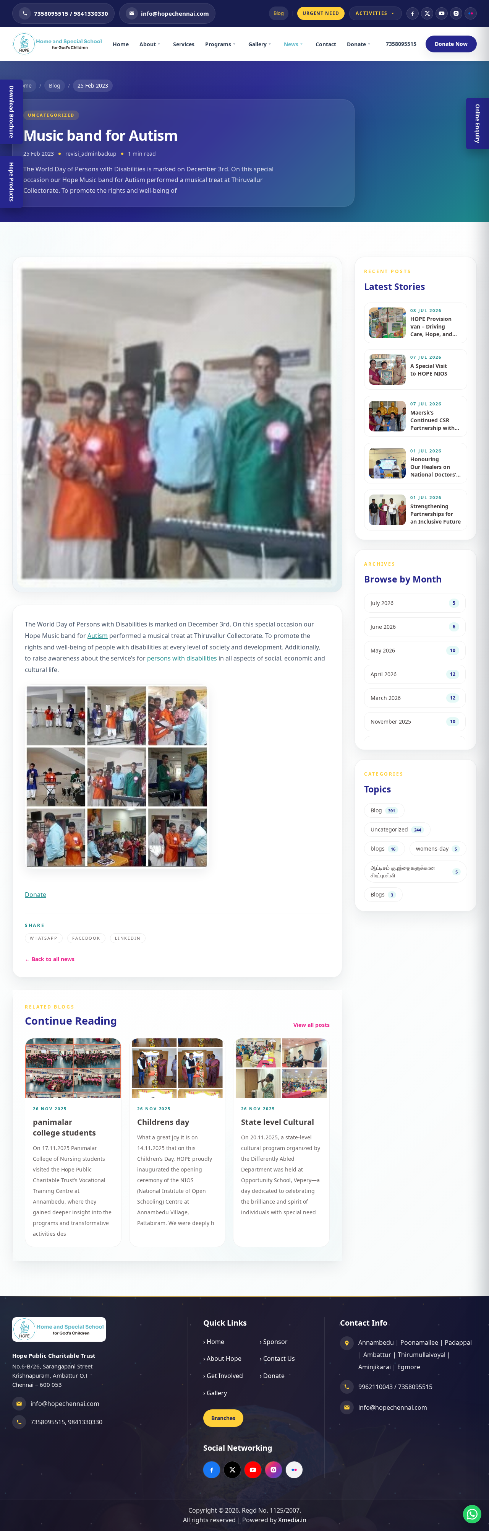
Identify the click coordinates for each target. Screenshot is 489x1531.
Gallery (257, 44)
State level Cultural (277, 1122)
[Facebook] (412, 13)
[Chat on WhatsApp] (472, 1514)
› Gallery (215, 1393)
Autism (97, 635)
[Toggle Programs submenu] (237, 44)
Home (121, 44)
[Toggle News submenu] (304, 44)
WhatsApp (44, 938)
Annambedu (376, 1342)
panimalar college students (64, 1127)
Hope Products (11, 182)
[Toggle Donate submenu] (371, 44)
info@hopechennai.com (65, 1403)
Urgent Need (321, 13)
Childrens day (163, 1122)
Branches (223, 1418)
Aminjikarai (374, 1367)
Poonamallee (419, 1342)
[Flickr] (471, 13)
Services (183, 44)
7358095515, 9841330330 (66, 1422)
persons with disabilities (182, 658)
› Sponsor (274, 1341)
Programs (218, 44)
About (147, 44)
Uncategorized (51, 115)
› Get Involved (223, 1376)
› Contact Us (277, 1358)
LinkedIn (128, 938)
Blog (279, 13)
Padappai (458, 1342)
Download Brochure (11, 112)
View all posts (311, 1024)
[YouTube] (442, 13)
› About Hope (222, 1358)
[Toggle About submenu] (161, 44)
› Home (213, 1341)
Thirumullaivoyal (421, 1354)
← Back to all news (49, 959)
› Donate (272, 1376)
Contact (326, 44)
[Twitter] (427, 13)
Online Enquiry (477, 123)
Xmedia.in (292, 1520)
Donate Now (451, 43)
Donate (356, 44)
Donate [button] (35, 894)
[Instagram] (456, 13)
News (291, 44)
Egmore (408, 1367)
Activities (372, 13)
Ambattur (377, 1354)
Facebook (86, 938)
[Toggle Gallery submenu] (272, 44)
